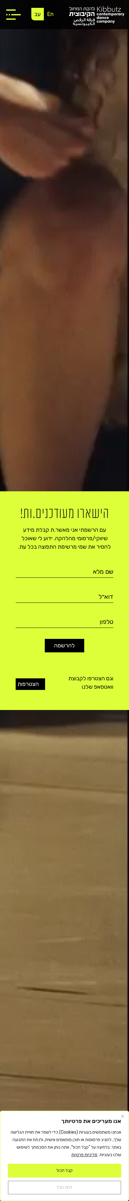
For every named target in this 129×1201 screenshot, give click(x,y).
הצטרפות (30, 684)
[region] (64, 1156)
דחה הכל (64, 1187)
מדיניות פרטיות (84, 1154)
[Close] (122, 1116)
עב (37, 14)
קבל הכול (64, 1170)
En (50, 14)
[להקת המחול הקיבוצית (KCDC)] (96, 15)
